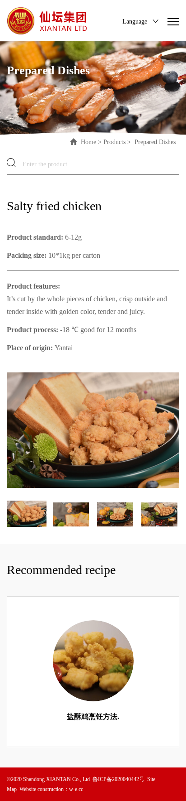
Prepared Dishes (154, 141)
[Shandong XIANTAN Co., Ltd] (48, 21)
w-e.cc (76, 788)
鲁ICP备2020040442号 (118, 778)
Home (88, 141)
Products (114, 141)
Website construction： (44, 788)
